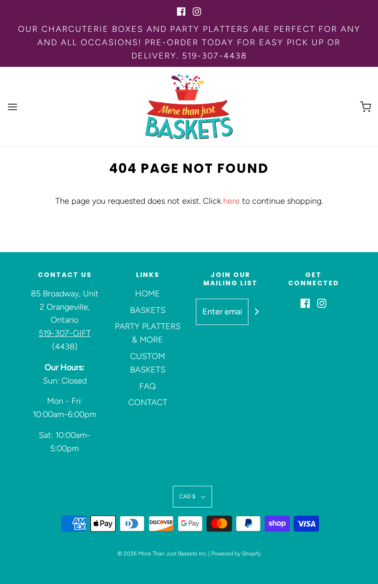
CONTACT (147, 402)
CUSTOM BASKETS (147, 363)
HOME (147, 294)
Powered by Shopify (236, 553)
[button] (192, 496)
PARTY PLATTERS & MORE (148, 333)
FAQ (147, 386)
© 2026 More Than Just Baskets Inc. (162, 553)
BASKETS (147, 310)
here (231, 201)
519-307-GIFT (65, 333)
